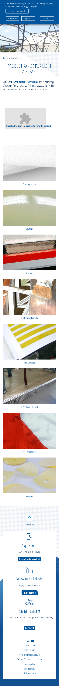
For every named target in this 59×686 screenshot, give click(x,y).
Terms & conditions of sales (29, 654)
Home (5, 58)
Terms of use (29, 650)
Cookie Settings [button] (12, 18)
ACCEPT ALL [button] (46, 18)
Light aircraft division (24, 82)
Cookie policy (29, 668)
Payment (29, 628)
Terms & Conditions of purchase (29, 659)
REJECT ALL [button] (28, 18)
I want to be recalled (29, 559)
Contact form (29, 645)
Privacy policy (29, 664)
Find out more (29, 592)
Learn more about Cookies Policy (17, 11)
